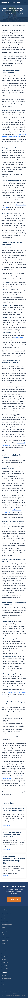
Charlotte (3, 951)
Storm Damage (5, 921)
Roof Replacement (6, 913)
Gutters (3, 927)
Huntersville (4, 962)
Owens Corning (5, 937)
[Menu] (25, 2)
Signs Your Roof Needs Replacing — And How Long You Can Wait (13, 834)
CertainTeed (4, 940)
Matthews (4, 965)
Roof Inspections (5, 918)
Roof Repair (4, 916)
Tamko (3, 943)
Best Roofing (12, 2)
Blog (2, 981)
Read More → (7, 825)
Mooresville (4, 968)
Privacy (3, 984)
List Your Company (6, 978)
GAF (2, 934)
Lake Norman (4, 956)
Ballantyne (4, 953)
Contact (3, 975)
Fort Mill (3, 959)
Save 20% (14, 899)
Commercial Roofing (6, 924)
